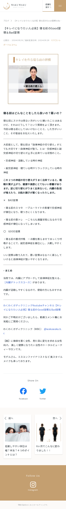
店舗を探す (48, 5)
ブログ (6, 20)
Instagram (33, 490)
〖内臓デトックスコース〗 (17, 282)
